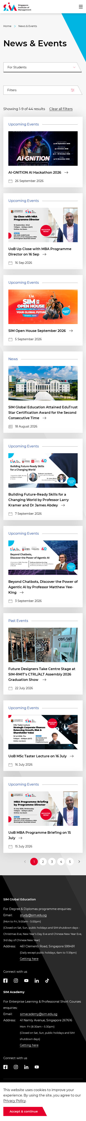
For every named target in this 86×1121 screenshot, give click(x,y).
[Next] (79, 861)
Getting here (29, 959)
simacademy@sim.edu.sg (38, 1014)
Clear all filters (61, 109)
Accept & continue (24, 1111)
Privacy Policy (14, 1101)
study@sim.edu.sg (33, 915)
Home (7, 26)
